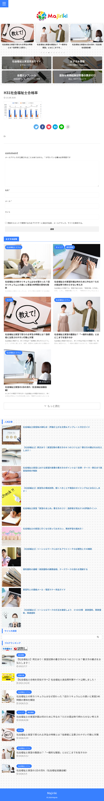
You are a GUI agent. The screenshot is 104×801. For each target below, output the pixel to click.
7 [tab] (56, 52)
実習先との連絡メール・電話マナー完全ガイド (44, 589)
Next (100, 38)
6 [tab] (54, 52)
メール (8, 201)
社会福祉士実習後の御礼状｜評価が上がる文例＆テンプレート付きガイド (56, 426)
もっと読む (53, 406)
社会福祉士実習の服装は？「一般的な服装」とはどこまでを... (17, 46)
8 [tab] (59, 52)
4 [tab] (49, 52)
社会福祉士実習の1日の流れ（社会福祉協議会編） (52, 46)
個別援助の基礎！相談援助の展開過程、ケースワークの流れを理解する (55, 569)
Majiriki (52, 793)
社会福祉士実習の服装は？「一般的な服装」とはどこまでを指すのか (51, 752)
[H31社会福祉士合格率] (55, 126)
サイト (7, 212)
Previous (3, 38)
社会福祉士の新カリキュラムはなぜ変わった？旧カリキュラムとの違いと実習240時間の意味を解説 (27, 284)
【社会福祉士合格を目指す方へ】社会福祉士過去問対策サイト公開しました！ (56, 679)
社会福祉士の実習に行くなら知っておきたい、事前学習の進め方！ (53, 528)
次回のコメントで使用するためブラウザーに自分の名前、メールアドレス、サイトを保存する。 (45, 223)
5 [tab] (51, 52)
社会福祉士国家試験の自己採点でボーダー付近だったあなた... (87, 46)
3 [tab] (46, 52)
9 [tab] (61, 52)
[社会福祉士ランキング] (21, 649)
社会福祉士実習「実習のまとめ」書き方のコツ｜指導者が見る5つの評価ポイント (60, 508)
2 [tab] (43, 52)
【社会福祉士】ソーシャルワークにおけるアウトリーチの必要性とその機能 (57, 548)
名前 (7, 190)
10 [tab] (64, 52)
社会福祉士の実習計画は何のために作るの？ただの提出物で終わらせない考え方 (76, 283)
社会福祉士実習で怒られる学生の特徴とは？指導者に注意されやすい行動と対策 (27, 336)
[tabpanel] (17, 37)
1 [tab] (41, 52)
